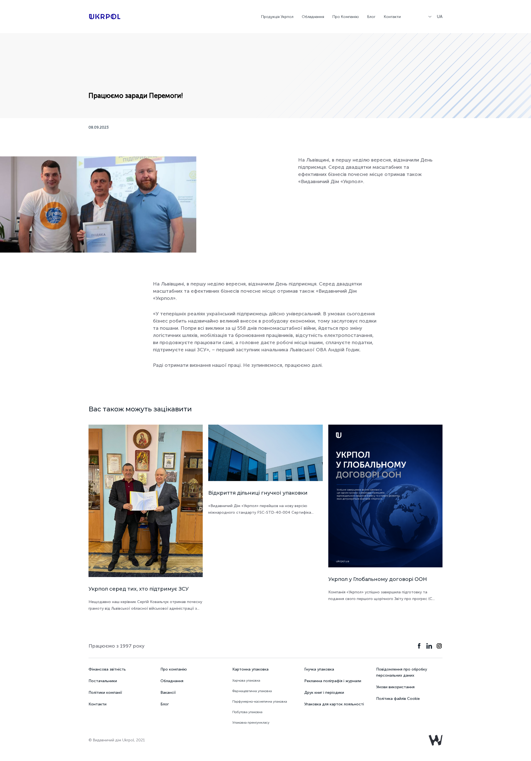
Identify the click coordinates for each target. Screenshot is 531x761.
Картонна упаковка (250, 669)
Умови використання (395, 687)
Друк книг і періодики (324, 692)
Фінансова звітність (107, 669)
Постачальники (102, 681)
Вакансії (168, 692)
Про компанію (173, 669)
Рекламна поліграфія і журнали (332, 681)
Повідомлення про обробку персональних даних (401, 672)
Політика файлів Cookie (398, 698)
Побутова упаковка (247, 712)
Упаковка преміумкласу (250, 722)
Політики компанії (105, 692)
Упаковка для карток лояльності (334, 704)
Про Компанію (345, 16)
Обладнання (313, 16)
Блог (371, 16)
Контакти (392, 16)
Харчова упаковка (246, 680)
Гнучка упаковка (319, 669)
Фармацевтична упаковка (252, 691)
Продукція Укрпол (277, 16)
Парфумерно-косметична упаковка (259, 701)
